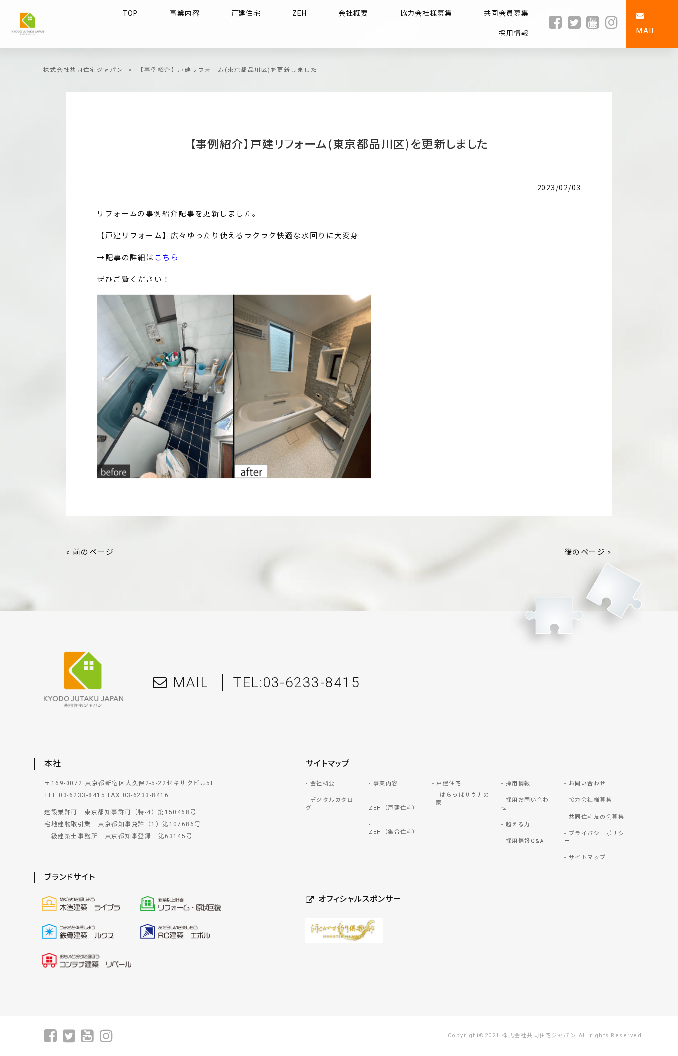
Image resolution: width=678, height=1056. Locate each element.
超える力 (518, 824)
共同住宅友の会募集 (596, 817)
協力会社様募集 (590, 800)
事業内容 (385, 783)
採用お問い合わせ (525, 804)
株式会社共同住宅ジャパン (83, 70)
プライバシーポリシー (594, 837)
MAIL (190, 682)
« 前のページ (90, 552)
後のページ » (588, 552)
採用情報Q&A (525, 841)
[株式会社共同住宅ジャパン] (28, 24)
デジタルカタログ (329, 804)
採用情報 (518, 783)
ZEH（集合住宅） (393, 832)
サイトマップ (587, 857)
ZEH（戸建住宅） (393, 808)
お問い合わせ (587, 783)
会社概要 (322, 783)
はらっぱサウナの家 (462, 799)
